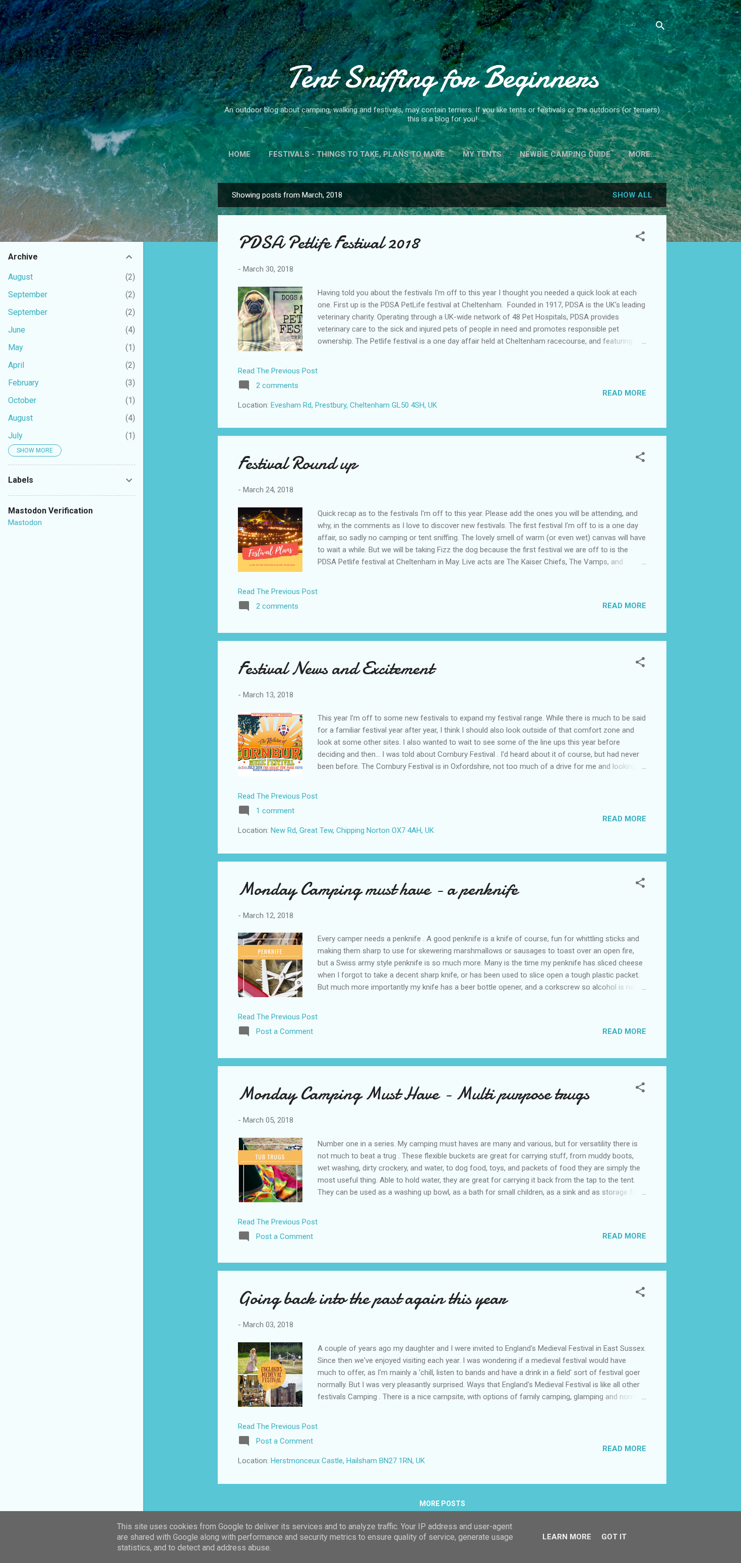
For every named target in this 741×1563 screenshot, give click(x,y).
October (22, 400)
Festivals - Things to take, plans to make (357, 154)
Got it (614, 1536)
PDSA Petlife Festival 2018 (328, 242)
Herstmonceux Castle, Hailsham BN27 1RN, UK (348, 1460)
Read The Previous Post (278, 370)
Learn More (566, 1536)
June (16, 330)
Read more (624, 393)
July (15, 435)
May (15, 347)
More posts (442, 1504)
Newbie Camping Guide (565, 154)
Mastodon (25, 522)
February (23, 382)
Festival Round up (297, 463)
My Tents (482, 154)
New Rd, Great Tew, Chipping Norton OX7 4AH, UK (352, 830)
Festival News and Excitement (336, 668)
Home (239, 154)
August (20, 277)
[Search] (660, 27)
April (16, 365)
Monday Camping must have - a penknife (378, 889)
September (27, 294)
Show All (632, 195)
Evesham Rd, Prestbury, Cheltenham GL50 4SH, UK (354, 405)
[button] (640, 238)
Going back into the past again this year (372, 1298)
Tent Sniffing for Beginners (442, 77)
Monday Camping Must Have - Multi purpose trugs (413, 1093)
